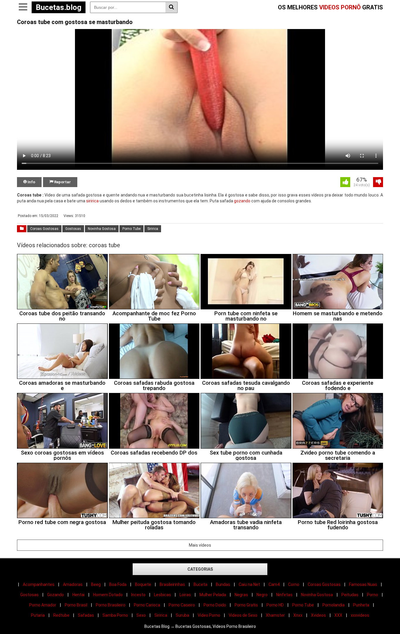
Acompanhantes (38, 584)
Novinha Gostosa (102, 229)
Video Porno (209, 615)
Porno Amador (42, 605)
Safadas (86, 615)
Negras (241, 594)
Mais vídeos (200, 545)
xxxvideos (360, 615)
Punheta (361, 605)
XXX (338, 615)
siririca (92, 201)
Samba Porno (115, 615)
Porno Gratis (246, 605)
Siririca (152, 229)
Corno (293, 584)
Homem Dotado (108, 594)
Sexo (141, 615)
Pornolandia (333, 605)
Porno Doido (215, 605)
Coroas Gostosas (44, 229)
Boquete (143, 584)
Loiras (185, 594)
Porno (372, 594)
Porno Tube (131, 229)
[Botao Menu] (23, 7)
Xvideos (318, 615)
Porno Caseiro (182, 605)
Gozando (55, 594)
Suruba (182, 615)
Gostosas (73, 229)
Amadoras (73, 584)
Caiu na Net (249, 584)
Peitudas (349, 594)
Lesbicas (162, 594)
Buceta (200, 584)
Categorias (200, 569)
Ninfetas (284, 594)
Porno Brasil (76, 605)
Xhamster (275, 615)
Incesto (138, 594)
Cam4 (274, 584)
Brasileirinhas (172, 584)
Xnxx (297, 615)
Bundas (223, 584)
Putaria (38, 615)
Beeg (96, 584)
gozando (242, 201)
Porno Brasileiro (110, 605)
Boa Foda (118, 584)
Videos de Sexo (243, 615)
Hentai (78, 594)
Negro (262, 594)
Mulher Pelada (212, 594)
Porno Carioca (147, 605)
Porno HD (275, 605)
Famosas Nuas (363, 584)
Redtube (61, 615)
